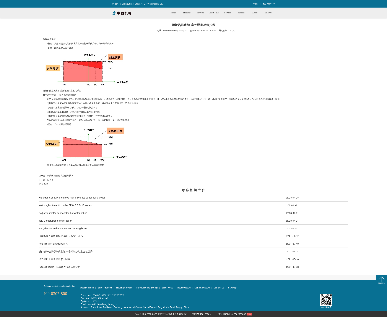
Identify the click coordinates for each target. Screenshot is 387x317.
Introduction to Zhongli (147, 287)
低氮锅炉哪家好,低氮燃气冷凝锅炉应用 (59, 267)
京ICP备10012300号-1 (203, 313)
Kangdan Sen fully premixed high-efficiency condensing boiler (72, 197)
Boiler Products (105, 287)
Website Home (87, 287)
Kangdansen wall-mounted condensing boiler (63, 228)
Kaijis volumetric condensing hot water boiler (63, 213)
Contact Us (219, 287)
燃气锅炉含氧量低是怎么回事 (54, 259)
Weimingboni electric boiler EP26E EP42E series (65, 205)
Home (173, 13)
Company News (202, 287)
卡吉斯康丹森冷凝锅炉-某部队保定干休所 (61, 236)
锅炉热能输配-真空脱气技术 (60, 176)
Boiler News (167, 287)
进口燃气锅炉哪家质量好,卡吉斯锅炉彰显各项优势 (66, 251)
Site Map (232, 287)
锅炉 (46, 184)
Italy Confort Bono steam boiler (55, 220)
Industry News (184, 287)
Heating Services (124, 287)
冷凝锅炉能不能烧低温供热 (53, 243)
